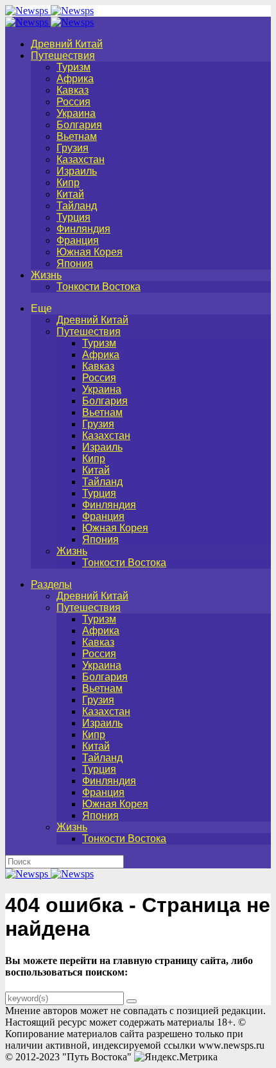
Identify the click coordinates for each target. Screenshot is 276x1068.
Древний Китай (67, 44)
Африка (75, 78)
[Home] (49, 22)
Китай (70, 194)
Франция (77, 240)
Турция (73, 217)
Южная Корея (89, 251)
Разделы (51, 584)
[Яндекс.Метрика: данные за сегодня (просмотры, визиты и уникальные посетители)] (176, 1057)
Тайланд (76, 205)
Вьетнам (76, 136)
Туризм (73, 67)
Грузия (72, 147)
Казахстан (80, 159)
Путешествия (63, 55)
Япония (74, 263)
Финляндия (83, 228)
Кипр (68, 182)
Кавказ (72, 90)
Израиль (76, 171)
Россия (73, 101)
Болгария (79, 124)
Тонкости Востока (98, 286)
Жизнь (46, 275)
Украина (76, 113)
